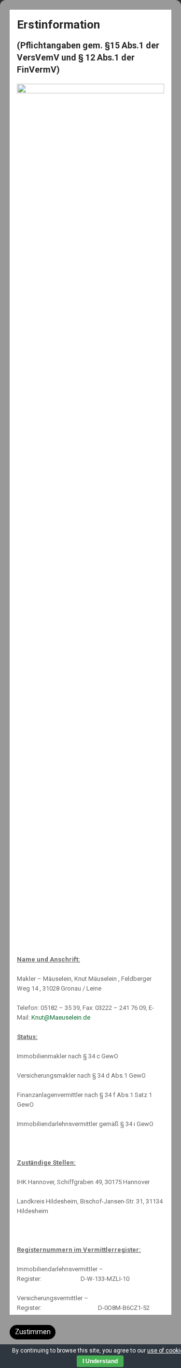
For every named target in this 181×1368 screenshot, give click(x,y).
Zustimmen (33, 1332)
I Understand (100, 1361)
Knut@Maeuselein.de (60, 1017)
